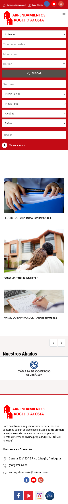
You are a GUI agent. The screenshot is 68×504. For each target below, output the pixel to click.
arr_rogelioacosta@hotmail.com (28, 472)
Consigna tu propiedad (16, 5)
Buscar (37, 73)
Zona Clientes (37, 5)
